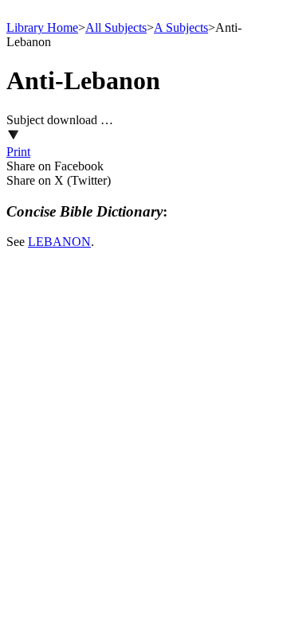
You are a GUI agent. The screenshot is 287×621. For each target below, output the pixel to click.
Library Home (42, 27)
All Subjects (116, 27)
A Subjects (181, 27)
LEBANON (59, 241)
